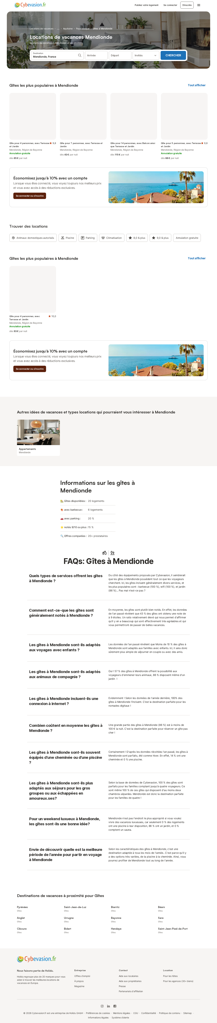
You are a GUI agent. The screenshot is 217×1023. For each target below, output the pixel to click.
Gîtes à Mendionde (102, 28)
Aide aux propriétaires (130, 981)
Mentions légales (121, 1013)
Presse (122, 986)
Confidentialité (148, 1013)
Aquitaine (68, 28)
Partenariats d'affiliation (131, 991)
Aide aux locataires (128, 976)
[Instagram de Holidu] (102, 1006)
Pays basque (82, 28)
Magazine (79, 986)
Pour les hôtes (170, 976)
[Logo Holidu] (30, 5)
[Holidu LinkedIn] (108, 1006)
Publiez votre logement (146, 5)
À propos (79, 981)
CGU (135, 1013)
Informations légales (98, 1017)
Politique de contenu (169, 1013)
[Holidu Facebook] (115, 1006)
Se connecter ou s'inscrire (30, 195)
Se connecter (170, 5)
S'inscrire (187, 5)
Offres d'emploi (82, 976)
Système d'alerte (120, 1017)
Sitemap (187, 1013)
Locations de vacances (41, 28)
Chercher (173, 55)
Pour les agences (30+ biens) (178, 981)
